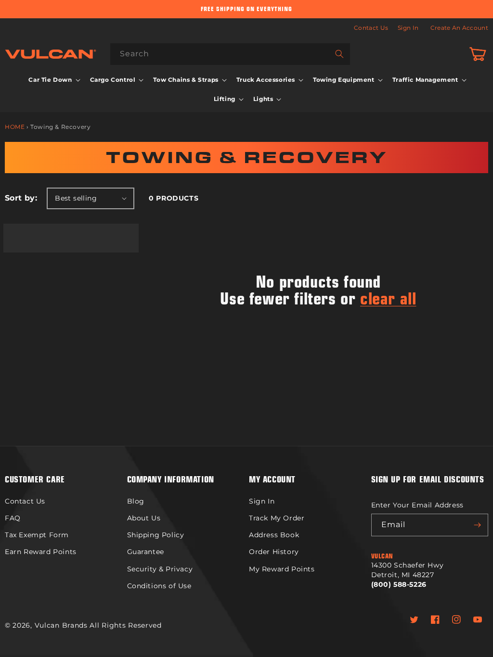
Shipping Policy (155, 535)
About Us (144, 518)
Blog (135, 501)
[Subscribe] (477, 525)
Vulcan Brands (61, 625)
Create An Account (459, 27)
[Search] (339, 53)
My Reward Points (282, 569)
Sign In (408, 27)
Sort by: (21, 197)
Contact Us (371, 27)
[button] (53, 79)
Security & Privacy (160, 569)
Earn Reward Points (41, 551)
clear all (388, 296)
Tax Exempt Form (37, 535)
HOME (15, 126)
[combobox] (230, 54)
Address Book (274, 535)
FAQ (13, 518)
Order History (274, 551)
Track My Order (276, 518)
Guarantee (145, 551)
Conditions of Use (159, 585)
